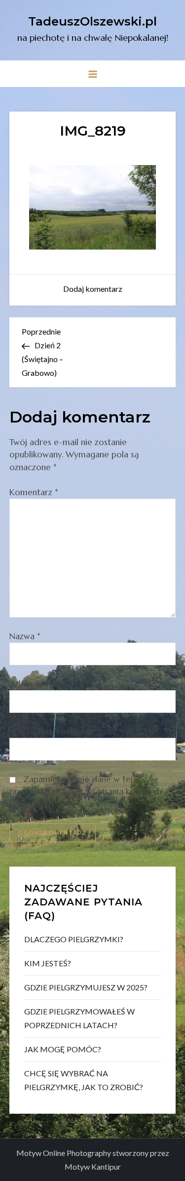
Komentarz (33, 492)
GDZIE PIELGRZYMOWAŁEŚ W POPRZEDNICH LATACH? (79, 1018)
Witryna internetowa (49, 731)
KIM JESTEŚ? (47, 963)
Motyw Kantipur (93, 1166)
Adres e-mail (37, 683)
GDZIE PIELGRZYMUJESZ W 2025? (86, 987)
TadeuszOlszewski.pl (92, 21)
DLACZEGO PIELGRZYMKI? (73, 939)
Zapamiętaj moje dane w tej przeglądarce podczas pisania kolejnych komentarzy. (85, 792)
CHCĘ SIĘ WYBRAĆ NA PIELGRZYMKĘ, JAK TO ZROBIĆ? (83, 1080)
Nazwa (24, 636)
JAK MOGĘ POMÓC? (62, 1049)
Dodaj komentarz (92, 288)
